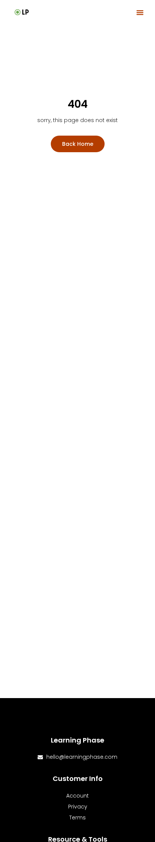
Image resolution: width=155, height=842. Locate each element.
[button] (140, 12)
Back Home (77, 144)
